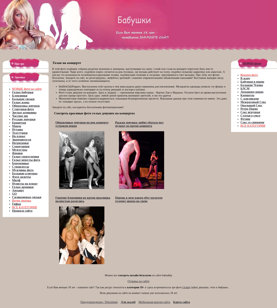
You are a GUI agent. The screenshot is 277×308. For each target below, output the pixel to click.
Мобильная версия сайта (154, 302)
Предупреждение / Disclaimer (99, 302)
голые (186, 287)
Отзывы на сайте (138, 281)
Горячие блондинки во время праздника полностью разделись (82, 199)
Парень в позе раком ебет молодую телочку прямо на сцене (138, 199)
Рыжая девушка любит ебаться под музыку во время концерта (139, 124)
